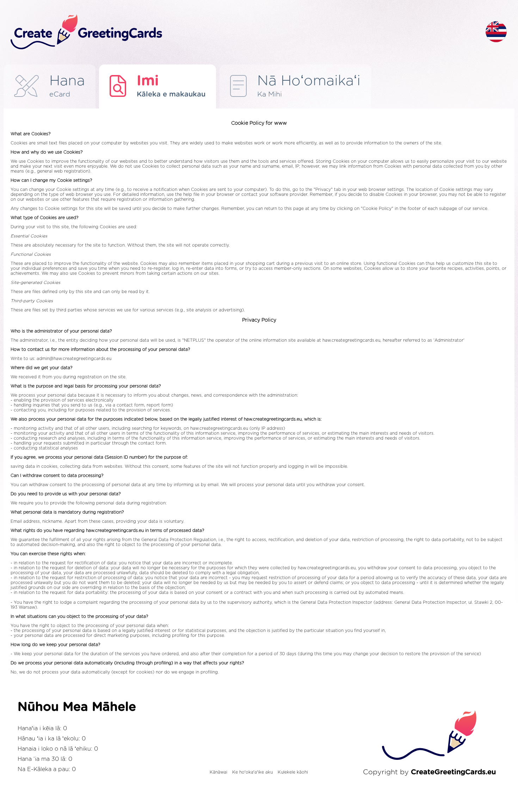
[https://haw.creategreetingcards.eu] (242, 32)
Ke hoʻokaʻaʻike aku (252, 772)
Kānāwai (218, 772)
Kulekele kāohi (293, 772)
